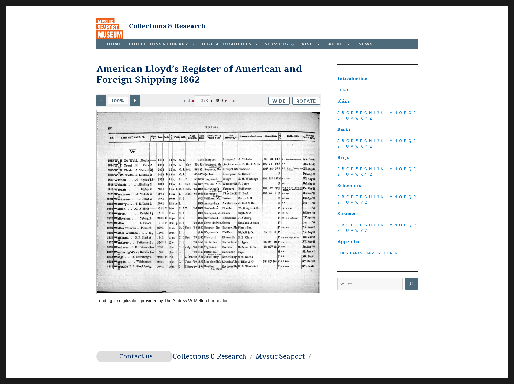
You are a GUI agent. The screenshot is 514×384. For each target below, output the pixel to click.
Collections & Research (167, 26)
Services (276, 44)
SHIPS (342, 253)
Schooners (349, 186)
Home (114, 44)
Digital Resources (226, 44)
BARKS (356, 253)
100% (118, 100)
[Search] (411, 284)
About (336, 44)
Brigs (343, 157)
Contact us (136, 356)
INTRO (342, 90)
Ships (343, 101)
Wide (279, 101)
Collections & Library (158, 44)
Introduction (352, 79)
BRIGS (369, 253)
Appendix (348, 242)
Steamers (348, 214)
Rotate (306, 101)
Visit (308, 44)
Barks (344, 129)
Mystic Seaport (280, 356)
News (365, 44)
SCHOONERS (388, 253)
